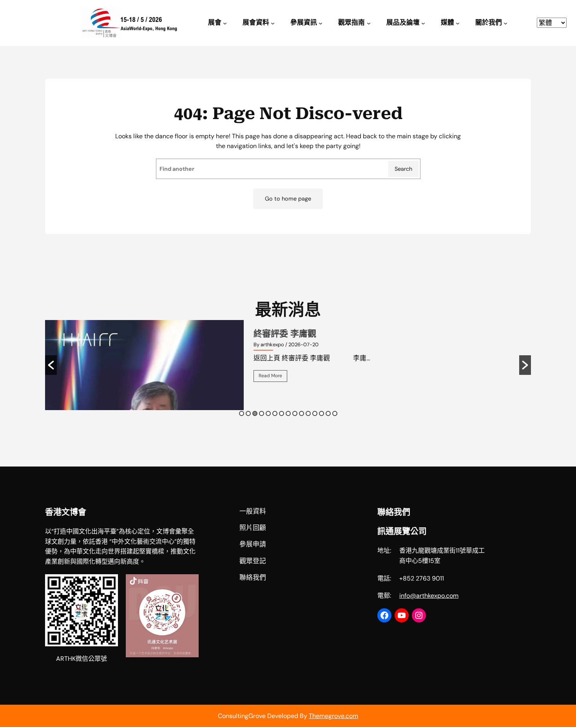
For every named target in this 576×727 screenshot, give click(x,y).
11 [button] (308, 413)
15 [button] (334, 413)
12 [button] (314, 413)
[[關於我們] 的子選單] (505, 23)
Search (403, 168)
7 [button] (281, 413)
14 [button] (328, 413)
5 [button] (268, 413)
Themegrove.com (333, 716)
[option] (288, 365)
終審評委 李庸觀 (285, 333)
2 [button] (248, 413)
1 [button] (241, 413)
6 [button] (274, 413)
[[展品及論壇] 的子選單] (423, 23)
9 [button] (294, 413)
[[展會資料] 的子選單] (273, 23)
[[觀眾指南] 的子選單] (369, 23)
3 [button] (254, 413)
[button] (51, 365)
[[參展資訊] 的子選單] (320, 23)
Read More (270, 376)
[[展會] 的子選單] (225, 23)
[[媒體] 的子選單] (458, 23)
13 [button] (321, 413)
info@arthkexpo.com (428, 595)
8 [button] (288, 413)
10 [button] (301, 413)
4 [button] (261, 413)
